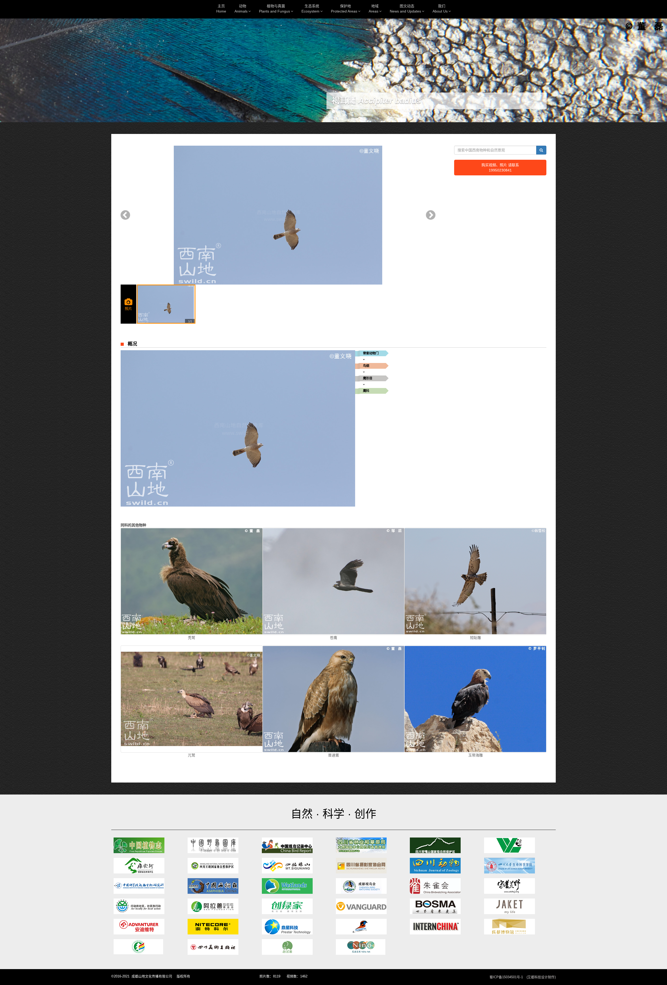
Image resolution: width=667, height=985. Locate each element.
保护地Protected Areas (344, 8)
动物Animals (241, 8)
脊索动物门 (371, 353)
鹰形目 (367, 378)
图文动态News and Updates (405, 8)
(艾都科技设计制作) (541, 977)
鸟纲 (366, 366)
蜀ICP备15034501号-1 (506, 977)
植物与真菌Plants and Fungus (274, 8)
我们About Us (440, 8)
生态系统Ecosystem (310, 8)
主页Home (221, 8)
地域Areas (374, 8)
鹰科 (366, 391)
